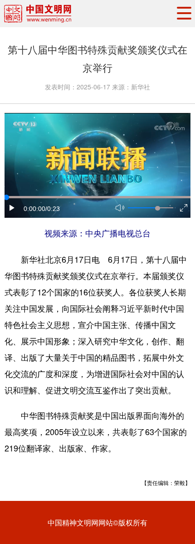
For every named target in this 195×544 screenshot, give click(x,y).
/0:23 (52, 208)
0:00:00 (34, 208)
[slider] (157, 208)
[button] (12, 207)
